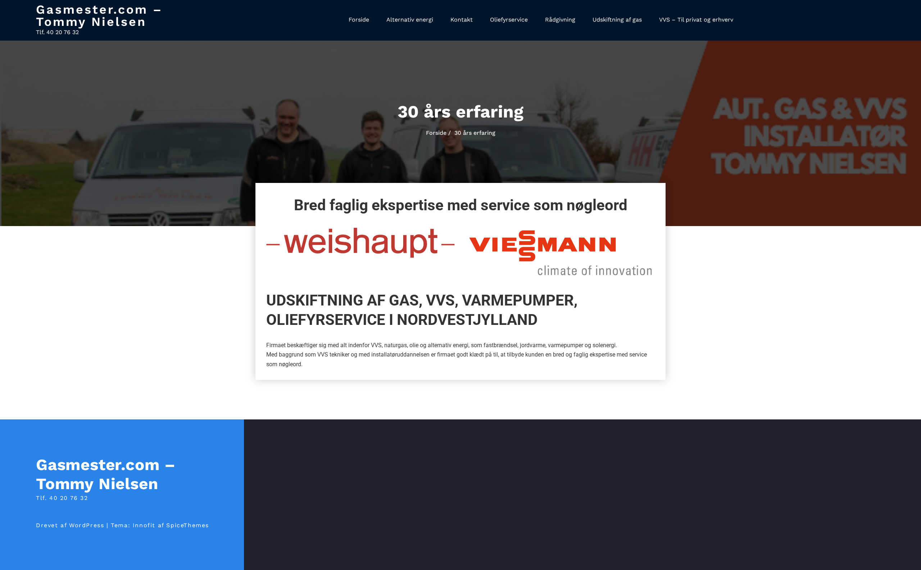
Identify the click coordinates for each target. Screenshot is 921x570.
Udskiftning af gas (617, 19)
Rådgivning (560, 19)
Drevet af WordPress (70, 525)
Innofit (144, 525)
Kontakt (461, 19)
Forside (359, 19)
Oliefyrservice (509, 19)
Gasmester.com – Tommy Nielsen (99, 15)
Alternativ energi (409, 19)
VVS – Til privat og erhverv (696, 19)
